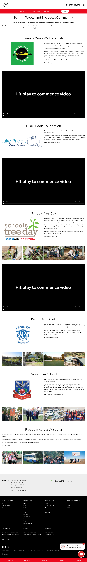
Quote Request (6, 539)
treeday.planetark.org (50, 236)
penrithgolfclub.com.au (51, 337)
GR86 (68, 505)
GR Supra (69, 510)
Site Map (33, 550)
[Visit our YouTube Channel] (6, 547)
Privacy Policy (40, 550)
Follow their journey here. (51, 63)
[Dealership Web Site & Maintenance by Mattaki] (5, 554)
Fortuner (25, 514)
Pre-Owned (6, 529)
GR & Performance (73, 500)
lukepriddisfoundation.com (52, 142)
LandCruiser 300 (28, 523)
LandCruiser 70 (49, 505)
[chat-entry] (81, 554)
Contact (48, 529)
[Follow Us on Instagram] (9, 547)
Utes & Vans (49, 500)
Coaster (47, 512)
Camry (3, 508)
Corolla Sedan (6, 510)
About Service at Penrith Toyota (32, 534)
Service (26, 529)
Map (12, 490)
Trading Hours (21, 490)
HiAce (47, 510)
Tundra (47, 508)
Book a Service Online (29, 532)
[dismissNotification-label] (83, 544)
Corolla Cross (27, 518)
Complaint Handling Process (52, 550)
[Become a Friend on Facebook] (3, 547)
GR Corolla (70, 508)
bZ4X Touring (27, 508)
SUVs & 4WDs (28, 500)
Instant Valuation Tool (8, 537)
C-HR (24, 512)
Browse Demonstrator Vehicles (10, 534)
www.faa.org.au (6, 445)
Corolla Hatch (6, 505)
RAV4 (24, 503)
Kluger (25, 521)
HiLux (46, 503)
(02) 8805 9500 (19, 485)
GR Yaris (69, 503)
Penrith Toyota (73, 5)
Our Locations (49, 532)
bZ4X (24, 505)
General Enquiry (49, 534)
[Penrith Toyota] (5, 5)
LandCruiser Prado (28, 510)
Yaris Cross (26, 516)
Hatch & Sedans (7, 500)
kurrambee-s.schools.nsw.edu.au (53, 394)
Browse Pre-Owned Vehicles (10, 532)
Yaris (3, 503)
